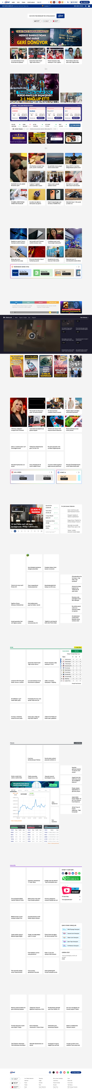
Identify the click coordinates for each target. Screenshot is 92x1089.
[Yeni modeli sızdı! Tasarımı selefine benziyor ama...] (36, 233)
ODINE (29, 834)
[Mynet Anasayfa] (7, 2)
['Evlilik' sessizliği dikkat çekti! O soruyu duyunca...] (34, 927)
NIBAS (12, 834)
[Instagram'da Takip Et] (69, 873)
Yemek (25, 1084)
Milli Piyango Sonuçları (73, 929)
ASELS (45, 834)
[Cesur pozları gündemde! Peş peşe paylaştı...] (34, 963)
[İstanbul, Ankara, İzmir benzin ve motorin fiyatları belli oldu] (51, 560)
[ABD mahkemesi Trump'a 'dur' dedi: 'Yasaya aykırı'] (34, 87)
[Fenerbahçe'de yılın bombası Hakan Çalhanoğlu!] (56, 102)
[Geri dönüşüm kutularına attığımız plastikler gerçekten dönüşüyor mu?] (34, 560)
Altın (46, 790)
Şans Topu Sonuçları (73, 941)
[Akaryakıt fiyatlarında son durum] (18, 457)
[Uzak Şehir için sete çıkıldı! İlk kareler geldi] (18, 167)
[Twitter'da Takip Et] (66, 873)
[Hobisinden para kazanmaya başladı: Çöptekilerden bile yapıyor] (55, 1018)
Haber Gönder (76, 1072)
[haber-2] (31, 366)
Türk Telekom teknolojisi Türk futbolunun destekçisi (18, 1044)
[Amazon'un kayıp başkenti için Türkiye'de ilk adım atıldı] (65, 588)
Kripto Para (55, 1087)
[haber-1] (16, 366)
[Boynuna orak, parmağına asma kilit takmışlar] (65, 598)
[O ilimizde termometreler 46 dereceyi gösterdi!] (34, 614)
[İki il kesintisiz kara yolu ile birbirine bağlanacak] (32, 102)
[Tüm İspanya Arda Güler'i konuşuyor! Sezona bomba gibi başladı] (45, 102)
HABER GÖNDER (79, 6)
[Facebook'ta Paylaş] (70, 960)
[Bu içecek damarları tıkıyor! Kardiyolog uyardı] (36, 251)
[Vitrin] (56, 2)
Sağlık (40, 1080)
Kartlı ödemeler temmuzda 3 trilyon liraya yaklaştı (36, 1027)
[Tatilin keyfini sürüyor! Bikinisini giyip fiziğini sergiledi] (17, 927)
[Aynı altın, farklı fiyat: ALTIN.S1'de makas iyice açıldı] (27, 102)
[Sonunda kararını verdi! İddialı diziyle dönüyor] (34, 909)
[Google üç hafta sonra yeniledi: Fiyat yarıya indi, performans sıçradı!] (73, 1036)
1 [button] (11, 531)
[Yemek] (59, 2)
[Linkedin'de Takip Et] (73, 873)
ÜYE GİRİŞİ (74, 2)
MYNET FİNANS (19, 129)
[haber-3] (46, 366)
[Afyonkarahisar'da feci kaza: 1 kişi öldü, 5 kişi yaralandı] (65, 578)
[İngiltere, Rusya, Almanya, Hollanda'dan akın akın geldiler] (17, 596)
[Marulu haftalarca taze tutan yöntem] (73, 421)
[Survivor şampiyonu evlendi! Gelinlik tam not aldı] (51, 891)
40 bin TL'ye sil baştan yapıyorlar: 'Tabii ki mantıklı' (76, 809)
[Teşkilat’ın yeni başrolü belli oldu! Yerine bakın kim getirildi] (51, 604)
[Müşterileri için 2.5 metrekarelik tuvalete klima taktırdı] (73, 242)
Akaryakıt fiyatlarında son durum (36, 1044)
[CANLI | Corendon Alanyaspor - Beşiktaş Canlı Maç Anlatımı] (51, 673)
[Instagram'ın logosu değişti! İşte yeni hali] (55, 1036)
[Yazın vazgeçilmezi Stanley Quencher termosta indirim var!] (34, 578)
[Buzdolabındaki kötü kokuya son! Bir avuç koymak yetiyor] (51, 578)
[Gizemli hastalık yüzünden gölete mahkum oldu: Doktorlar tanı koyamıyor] (17, 102)
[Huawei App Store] (15, 1087)
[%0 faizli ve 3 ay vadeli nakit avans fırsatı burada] (73, 176)
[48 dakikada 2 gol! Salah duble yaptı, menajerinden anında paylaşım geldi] (12, 102)
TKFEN (29, 841)
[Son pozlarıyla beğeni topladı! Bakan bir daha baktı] (17, 882)
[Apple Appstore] (15, 1083)
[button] (2, 2)
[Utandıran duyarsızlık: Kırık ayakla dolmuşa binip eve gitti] (43, 102)
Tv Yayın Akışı (65, 896)
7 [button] (31, 531)
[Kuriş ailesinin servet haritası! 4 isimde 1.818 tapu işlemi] (14, 102)
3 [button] (18, 531)
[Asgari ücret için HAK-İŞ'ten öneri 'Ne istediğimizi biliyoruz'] (65, 779)
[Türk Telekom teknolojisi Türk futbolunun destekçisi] (18, 1036)
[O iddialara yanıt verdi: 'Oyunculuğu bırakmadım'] (55, 233)
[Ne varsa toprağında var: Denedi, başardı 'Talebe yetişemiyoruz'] (73, 1000)
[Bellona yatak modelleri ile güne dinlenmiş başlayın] (18, 1000)
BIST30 (26, 790)
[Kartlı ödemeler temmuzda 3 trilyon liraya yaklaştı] (37, 1018)
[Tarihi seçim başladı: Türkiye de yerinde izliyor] (53, 102)
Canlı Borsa (78, 743)
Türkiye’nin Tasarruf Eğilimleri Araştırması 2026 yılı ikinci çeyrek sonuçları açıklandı (37, 1010)
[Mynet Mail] (89, 6)
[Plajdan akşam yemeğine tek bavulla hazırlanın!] (73, 403)
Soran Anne (70, 1082)
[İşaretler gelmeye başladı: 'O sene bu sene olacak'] (65, 769)
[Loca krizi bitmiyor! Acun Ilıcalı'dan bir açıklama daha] (34, 673)
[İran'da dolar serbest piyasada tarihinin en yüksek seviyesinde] (51, 750)
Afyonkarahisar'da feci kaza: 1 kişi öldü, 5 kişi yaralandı (77, 579)
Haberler (26, 1080)
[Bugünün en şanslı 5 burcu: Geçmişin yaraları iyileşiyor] (18, 233)
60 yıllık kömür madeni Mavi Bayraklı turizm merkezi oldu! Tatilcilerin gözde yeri (76, 620)
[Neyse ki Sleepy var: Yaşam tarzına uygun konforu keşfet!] (33, 102)
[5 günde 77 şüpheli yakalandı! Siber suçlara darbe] (36, 176)
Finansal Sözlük (56, 1082)
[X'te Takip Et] (54, 1072)
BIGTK (12, 837)
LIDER (29, 839)
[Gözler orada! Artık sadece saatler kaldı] (17, 759)
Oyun (69, 1078)
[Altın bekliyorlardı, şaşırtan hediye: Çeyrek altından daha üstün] (34, 596)
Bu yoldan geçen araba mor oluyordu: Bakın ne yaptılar (76, 608)
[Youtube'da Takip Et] (76, 873)
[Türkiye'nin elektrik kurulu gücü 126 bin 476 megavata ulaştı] (36, 439)
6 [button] (28, 531)
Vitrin (40, 1084)
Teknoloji (41, 1078)
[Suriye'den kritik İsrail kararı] (51, 102)
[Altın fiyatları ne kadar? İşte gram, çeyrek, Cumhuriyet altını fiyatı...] (36, 158)
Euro (39, 790)
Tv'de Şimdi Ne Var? (67, 899)
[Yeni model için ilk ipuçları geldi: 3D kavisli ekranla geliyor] (36, 403)
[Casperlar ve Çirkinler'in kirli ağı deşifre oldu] (47, 102)
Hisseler (55, 1084)
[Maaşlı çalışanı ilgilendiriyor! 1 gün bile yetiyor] (65, 789)
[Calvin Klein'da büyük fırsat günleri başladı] (36, 421)
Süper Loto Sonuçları (73, 937)
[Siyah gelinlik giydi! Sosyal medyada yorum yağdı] (51, 963)
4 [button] (21, 531)
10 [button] (41, 531)
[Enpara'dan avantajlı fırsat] (35, 102)
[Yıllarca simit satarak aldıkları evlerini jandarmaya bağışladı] (55, 176)
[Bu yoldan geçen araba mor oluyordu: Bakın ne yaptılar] (65, 608)
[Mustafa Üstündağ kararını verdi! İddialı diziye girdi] (73, 448)
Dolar (33, 790)
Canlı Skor (78, 647)
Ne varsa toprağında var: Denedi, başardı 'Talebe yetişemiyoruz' (73, 1009)
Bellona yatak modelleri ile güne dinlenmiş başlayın (18, 1008)
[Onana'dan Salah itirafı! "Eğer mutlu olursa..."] (34, 655)
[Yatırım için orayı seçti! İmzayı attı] (17, 568)
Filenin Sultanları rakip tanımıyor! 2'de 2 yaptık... (21, 6)
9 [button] (38, 531)
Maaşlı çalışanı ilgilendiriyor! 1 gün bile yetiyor (76, 789)
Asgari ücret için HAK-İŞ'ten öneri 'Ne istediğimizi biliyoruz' (76, 780)
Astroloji (40, 1082)
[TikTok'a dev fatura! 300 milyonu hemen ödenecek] (55, 421)
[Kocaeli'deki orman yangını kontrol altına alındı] (55, 158)
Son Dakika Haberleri (28, 1078)
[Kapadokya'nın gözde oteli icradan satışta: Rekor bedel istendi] (29, 102)
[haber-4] (60, 366)
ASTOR (45, 839)
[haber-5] (75, 366)
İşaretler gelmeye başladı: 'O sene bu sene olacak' (76, 770)
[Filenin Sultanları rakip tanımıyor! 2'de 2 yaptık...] (51, 655)
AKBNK (45, 837)
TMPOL (12, 839)
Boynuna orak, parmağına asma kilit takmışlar (76, 598)
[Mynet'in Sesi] (18, 138)
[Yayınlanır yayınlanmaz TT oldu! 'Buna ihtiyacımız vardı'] (34, 873)
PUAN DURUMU (65, 651)
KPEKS (12, 832)
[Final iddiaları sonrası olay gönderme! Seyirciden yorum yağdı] (34, 945)
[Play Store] (15, 1078)
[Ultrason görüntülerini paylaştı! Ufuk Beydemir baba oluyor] (58, 102)
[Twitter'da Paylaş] (73, 960)
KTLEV (45, 841)
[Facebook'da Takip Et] (63, 873)
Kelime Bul (70, 1080)
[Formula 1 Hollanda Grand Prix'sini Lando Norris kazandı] (17, 709)
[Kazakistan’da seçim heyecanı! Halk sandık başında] (55, 251)
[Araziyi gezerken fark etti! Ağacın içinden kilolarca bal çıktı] (17, 614)
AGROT (29, 832)
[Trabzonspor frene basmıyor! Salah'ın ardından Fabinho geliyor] (50, 102)
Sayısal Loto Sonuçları (73, 933)
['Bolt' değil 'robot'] (37, 102)
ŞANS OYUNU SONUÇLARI (69, 925)
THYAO (45, 832)
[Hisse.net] (36, 138)
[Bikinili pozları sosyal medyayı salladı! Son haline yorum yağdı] (17, 909)
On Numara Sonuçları (73, 945)
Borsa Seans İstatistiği (58, 1078)
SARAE (12, 841)
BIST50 (19, 790)
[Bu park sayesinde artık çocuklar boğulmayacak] (55, 439)
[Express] (62, 2)
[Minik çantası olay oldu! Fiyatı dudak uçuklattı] (34, 891)
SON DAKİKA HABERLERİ (7, 6)
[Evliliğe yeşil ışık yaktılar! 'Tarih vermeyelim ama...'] (51, 873)
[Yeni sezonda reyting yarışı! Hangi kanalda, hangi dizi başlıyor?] (17, 954)
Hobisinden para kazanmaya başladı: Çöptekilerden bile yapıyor (55, 1027)
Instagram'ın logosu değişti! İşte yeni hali (53, 1044)
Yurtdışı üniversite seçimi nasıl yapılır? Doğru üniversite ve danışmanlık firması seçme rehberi (17, 1028)
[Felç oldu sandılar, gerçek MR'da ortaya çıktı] (22, 102)
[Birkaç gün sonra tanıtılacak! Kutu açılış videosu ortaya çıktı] (18, 251)
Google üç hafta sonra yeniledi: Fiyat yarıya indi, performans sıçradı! (73, 1045)
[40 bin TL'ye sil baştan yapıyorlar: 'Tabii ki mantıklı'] (65, 809)
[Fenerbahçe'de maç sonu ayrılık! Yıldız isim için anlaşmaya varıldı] (34, 691)
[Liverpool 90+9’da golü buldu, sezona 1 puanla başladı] (17, 664)
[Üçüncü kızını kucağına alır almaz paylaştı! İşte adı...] (51, 918)
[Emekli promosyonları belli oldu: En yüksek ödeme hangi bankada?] (25, 102)
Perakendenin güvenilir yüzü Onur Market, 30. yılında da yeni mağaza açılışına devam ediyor (54, 1010)
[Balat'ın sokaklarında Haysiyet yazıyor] (73, 1018)
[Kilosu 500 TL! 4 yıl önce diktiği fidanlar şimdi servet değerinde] (73, 158)
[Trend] (54, 2)
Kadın (25, 1087)
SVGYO (29, 837)
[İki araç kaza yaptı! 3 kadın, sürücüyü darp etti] (48, 102)
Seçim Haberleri (42, 1087)
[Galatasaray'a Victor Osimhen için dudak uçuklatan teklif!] (30, 102)
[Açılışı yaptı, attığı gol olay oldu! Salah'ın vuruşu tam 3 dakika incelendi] (34, 709)
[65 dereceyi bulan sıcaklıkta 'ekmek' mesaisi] (55, 403)
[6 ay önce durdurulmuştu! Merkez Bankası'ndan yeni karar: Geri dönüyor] (46, 37)
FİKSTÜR (76, 651)
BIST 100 (15, 793)
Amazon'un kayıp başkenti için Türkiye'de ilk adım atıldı (76, 589)
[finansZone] (71, 307)
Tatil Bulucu (70, 1084)
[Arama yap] (68, 2)
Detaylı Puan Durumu (76, 683)
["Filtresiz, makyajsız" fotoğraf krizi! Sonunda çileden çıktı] (18, 412)
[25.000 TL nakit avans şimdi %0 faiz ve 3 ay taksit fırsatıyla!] (24, 102)
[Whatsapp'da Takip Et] (79, 873)
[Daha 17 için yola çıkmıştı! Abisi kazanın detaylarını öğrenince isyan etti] (51, 945)
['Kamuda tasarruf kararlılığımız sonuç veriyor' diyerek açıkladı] (51, 768)
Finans (25, 1082)
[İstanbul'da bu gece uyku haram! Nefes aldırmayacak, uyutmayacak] (19, 102)
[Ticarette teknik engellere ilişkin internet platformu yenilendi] (55, 457)
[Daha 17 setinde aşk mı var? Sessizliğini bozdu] (18, 439)
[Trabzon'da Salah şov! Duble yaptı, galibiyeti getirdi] (15, 102)
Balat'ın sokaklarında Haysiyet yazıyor (72, 1026)
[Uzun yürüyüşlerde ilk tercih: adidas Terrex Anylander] (36, 457)
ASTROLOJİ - (57, 136)
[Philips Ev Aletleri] (51, 2)
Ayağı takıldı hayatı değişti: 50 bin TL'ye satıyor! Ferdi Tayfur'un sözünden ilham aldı (76, 801)
